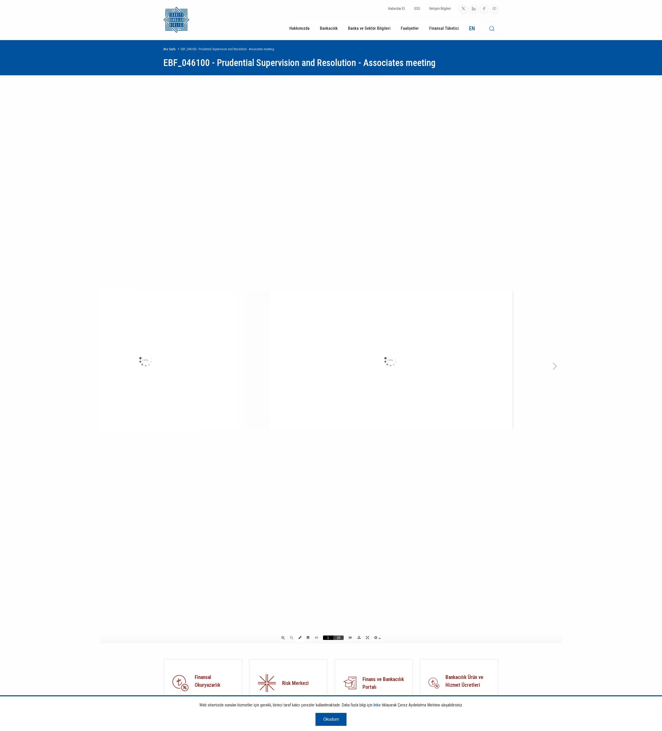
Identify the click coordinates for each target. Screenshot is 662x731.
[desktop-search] (492, 28)
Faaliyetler (410, 28)
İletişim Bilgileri (440, 8)
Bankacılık (329, 28)
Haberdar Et (396, 8)
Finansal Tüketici (444, 28)
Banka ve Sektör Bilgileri (369, 28)
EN (472, 28)
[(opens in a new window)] (463, 8)
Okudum (331, 719)
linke (377, 705)
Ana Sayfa (169, 49)
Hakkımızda (299, 28)
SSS (417, 8)
